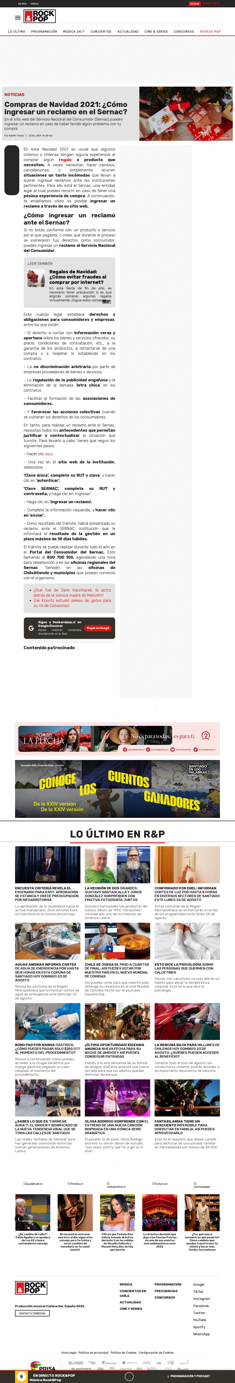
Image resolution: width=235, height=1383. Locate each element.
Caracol (184, 1363)
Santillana (110, 1363)
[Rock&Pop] (40, 16)
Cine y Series (131, 1309)
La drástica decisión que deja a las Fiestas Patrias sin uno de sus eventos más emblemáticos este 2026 (160, 1240)
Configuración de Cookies (156, 1352)
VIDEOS (34, 3)
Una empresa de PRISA (43, 1366)
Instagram (201, 1299)
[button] (73, 1370)
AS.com (158, 1363)
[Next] (146, 1376)
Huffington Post (80, 1368)
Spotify (198, 1327)
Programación (44, 31)
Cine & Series (156, 31)
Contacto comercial (32, 1313)
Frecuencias (166, 1291)
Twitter (198, 1313)
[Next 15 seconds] (138, 1376)
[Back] (111, 1376)
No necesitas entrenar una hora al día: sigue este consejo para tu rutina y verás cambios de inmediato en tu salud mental (75, 1242)
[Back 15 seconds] (120, 1376)
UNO (101, 1368)
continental (139, 1368)
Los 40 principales (93, 1363)
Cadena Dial (171, 1368)
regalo (65, 159)
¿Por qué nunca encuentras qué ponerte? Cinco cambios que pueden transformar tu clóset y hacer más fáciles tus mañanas (202, 1242)
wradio (111, 1368)
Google (198, 1284)
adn (170, 1363)
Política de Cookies (123, 1352)
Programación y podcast (190, 1376)
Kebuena (184, 1368)
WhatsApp (201, 1334)
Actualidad (128, 31)
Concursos (184, 31)
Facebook (200, 1306)
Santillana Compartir (130, 1363)
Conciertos (101, 31)
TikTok (197, 1292)
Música (126, 1284)
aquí (49, 454)
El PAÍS (75, 1363)
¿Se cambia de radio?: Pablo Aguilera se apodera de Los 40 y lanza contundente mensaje (33, 1239)
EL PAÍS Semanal (149, 1368)
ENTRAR (194, 3)
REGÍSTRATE (211, 3)
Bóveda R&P (210, 31)
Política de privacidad (93, 1352)
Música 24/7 (74, 31)
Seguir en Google (98, 628)
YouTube (199, 1320)
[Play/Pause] (129, 1376)
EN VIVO (22, 3)
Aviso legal (69, 1352)
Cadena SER (146, 1363)
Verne (160, 1368)
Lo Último (16, 31)
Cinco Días (125, 1368)
